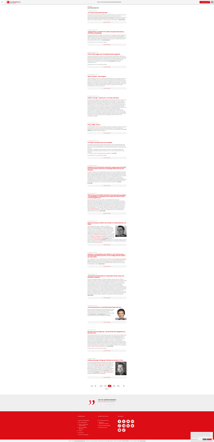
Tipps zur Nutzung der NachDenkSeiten (83, 425)
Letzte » (107, 389)
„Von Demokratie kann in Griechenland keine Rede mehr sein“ (104, 307)
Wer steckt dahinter (83, 422)
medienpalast (143, 440)
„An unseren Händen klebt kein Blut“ (97, 12)
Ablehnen (204, 439)
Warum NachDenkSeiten (84, 420)
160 (118, 386)
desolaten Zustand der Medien (120, 258)
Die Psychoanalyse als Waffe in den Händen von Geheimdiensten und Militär (106, 223)
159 (114, 386)
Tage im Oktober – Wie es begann (96, 76)
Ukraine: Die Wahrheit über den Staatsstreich (106, 17)
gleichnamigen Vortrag (108, 227)
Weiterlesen (107, 22)
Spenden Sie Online (103, 427)
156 (101, 386)
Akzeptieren (209, 439)
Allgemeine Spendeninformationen (104, 423)
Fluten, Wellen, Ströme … (94, 125)
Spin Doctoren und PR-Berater (101, 236)
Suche (212, 2)
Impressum (81, 432)
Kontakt (80, 430)
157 (105, 386)
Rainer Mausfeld (97, 227)
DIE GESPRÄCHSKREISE (107, 400)
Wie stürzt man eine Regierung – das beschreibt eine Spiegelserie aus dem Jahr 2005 (106, 332)
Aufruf (100, 404)
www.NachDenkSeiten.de (79, 440)
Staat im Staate (97, 238)
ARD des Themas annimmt (100, 364)
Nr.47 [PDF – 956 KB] (100, 346)
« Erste (91, 386)
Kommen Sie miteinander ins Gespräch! (106, 401)
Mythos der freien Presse (107, 261)
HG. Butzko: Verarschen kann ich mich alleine (99, 142)
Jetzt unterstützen (205, 2)
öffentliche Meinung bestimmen (100, 233)
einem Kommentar (94, 208)
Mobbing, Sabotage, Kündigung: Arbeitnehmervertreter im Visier (105, 360)
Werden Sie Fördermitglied (104, 425)
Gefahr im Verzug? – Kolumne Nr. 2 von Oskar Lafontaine (103, 98)
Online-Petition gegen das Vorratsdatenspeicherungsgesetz (103, 54)
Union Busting (94, 363)
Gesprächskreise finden (109, 404)
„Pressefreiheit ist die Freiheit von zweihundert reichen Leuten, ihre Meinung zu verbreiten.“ (105, 276)
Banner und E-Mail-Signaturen (83, 428)
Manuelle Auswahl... (194, 439)
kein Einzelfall (98, 242)
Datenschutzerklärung (83, 434)
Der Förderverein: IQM (103, 420)
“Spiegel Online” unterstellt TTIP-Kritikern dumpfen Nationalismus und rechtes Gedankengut (105, 32)
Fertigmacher (92, 236)
